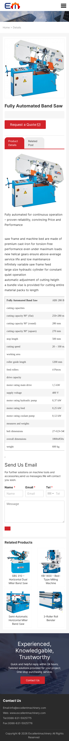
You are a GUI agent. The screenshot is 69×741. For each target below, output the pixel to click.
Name (10, 487)
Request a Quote (23, 124)
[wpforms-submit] (7, 529)
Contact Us (32, 680)
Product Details (13, 143)
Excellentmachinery (40, 733)
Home (6, 27)
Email (30, 487)
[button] (63, 5)
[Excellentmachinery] (10, 5)
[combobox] (50, 493)
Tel (49, 487)
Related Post (32, 143)
